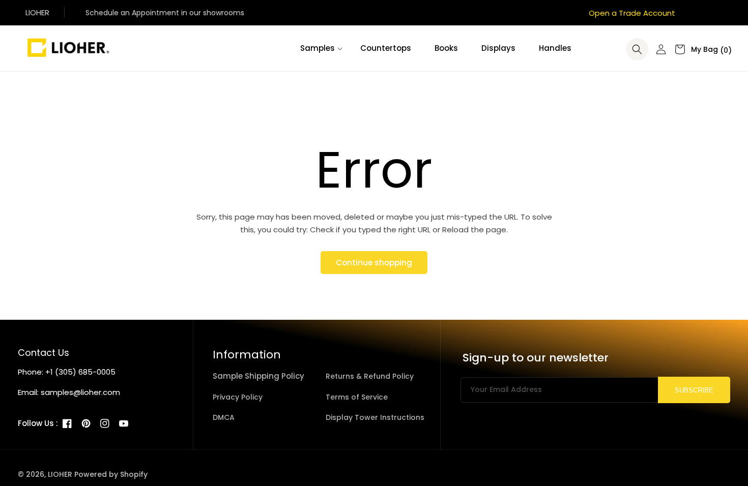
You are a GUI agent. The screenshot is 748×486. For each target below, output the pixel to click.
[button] (319, 48)
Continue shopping (374, 262)
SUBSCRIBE (694, 390)
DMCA (224, 417)
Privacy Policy (238, 397)
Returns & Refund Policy (370, 376)
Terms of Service (357, 397)
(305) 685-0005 (85, 372)
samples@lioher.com (80, 392)
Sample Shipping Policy (258, 376)
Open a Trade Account (632, 13)
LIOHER (60, 474)
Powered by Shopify (111, 474)
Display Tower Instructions (375, 417)
